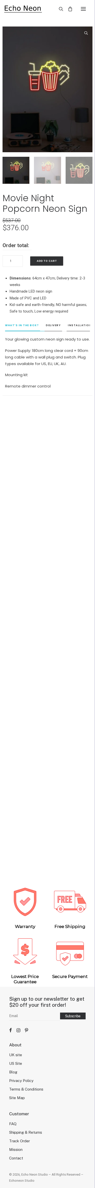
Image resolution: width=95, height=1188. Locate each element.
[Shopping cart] (67, 9)
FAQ (12, 1124)
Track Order (19, 1141)
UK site (15, 1055)
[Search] (58, 9)
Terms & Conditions (26, 1089)
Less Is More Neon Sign (47, 631)
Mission (16, 1149)
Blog (13, 1072)
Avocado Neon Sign (47, 859)
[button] (83, 8)
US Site (15, 1063)
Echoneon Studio (21, 1180)
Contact (16, 1158)
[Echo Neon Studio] (23, 9)
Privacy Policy (21, 1080)
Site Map (17, 1098)
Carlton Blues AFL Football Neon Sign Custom (47, 744)
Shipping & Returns (25, 1132)
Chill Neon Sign (47, 516)
